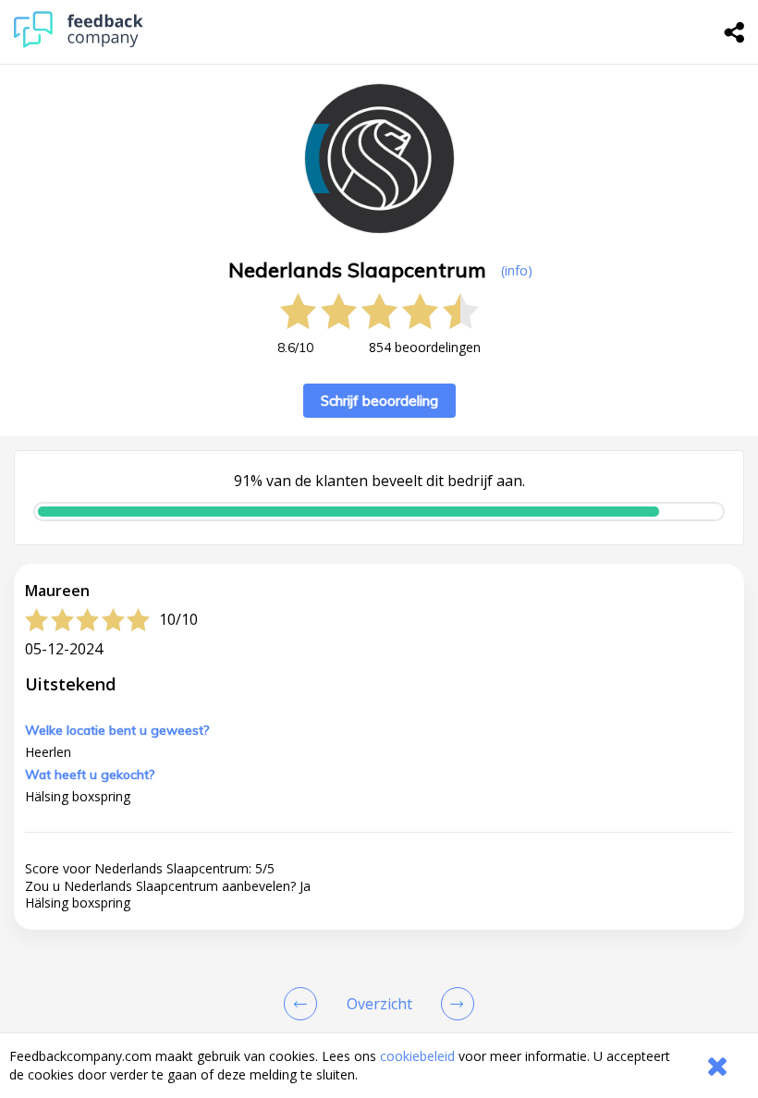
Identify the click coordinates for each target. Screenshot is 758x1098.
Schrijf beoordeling (379, 400)
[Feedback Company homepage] (78, 43)
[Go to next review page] (454, 1003)
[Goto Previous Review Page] (304, 1003)
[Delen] (734, 32)
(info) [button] (516, 270)
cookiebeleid (417, 1056)
